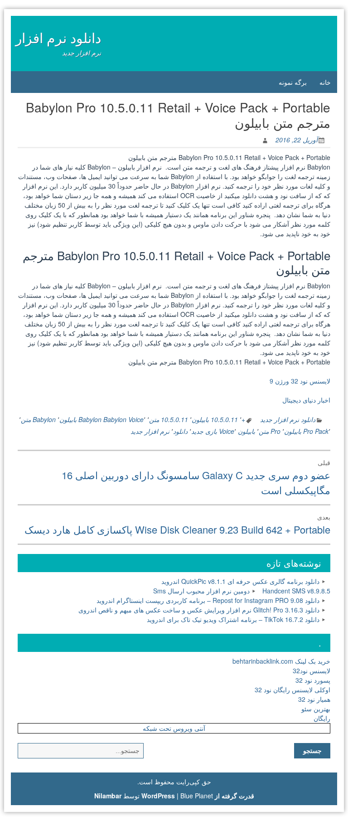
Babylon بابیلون (80, 419)
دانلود (180, 431)
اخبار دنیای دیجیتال (306, 399)
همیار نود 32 (314, 699)
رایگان (322, 718)
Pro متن (269, 431)
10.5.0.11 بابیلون (215, 419)
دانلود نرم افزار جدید (287, 419)
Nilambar (107, 795)
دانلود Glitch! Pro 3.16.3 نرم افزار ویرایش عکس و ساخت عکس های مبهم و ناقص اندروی (198, 609)
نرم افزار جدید (149, 431)
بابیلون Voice (237, 431)
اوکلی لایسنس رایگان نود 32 (292, 689)
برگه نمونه (293, 82)
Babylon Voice (123, 419)
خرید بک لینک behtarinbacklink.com (281, 661)
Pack (322, 431)
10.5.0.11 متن (168, 419)
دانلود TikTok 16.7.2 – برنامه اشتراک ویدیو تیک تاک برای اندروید (233, 619)
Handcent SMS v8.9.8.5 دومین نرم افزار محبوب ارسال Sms (241, 590)
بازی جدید (204, 431)
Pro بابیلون (298, 431)
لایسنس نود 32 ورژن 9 (300, 380)
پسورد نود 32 (312, 680)
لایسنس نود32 (311, 670)
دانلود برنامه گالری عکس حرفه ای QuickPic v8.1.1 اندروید (240, 581)
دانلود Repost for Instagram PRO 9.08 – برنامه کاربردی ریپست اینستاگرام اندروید (208, 600)
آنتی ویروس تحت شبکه (174, 728)
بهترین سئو (315, 708)
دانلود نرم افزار (58, 37)
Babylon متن (38, 419)
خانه (325, 82)
